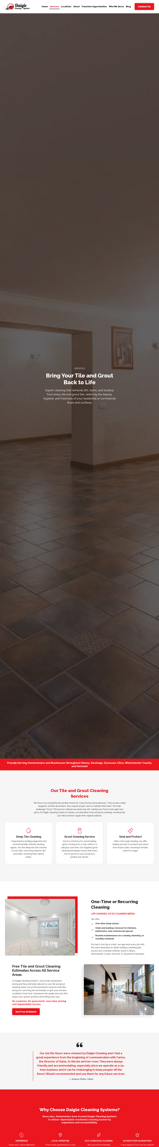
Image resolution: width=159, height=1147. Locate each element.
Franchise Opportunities (94, 6)
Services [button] (54, 6)
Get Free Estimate (26, 1011)
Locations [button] (66, 6)
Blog (128, 6)
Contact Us (144, 6)
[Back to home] (17, 6)
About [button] (76, 6)
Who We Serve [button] (116, 6)
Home (45, 6)
